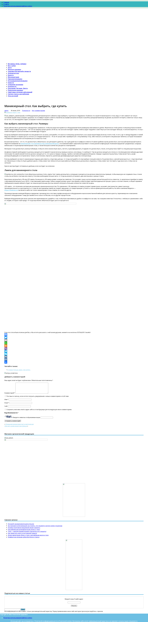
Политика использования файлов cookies (17, 6)
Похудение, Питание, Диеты (18, 88)
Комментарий (9, 393)
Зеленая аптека (13, 73)
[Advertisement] (74, 24)
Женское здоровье (14, 69)
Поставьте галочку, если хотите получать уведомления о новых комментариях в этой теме (38, 396)
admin (6, 111)
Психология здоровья (15, 90)
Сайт (6, 406)
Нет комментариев (38, 111)
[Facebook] (74, 334)
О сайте (6, 4)
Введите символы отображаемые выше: (26, 417)
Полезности (12, 86)
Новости (11, 83)
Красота (11, 75)
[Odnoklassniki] (74, 345)
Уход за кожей (13, 96)
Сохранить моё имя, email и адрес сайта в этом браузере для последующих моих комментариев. (39, 409)
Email (6, 403)
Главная (6, 2)
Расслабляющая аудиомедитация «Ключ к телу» (24, 529)
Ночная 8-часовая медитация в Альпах (21, 524)
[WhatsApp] (74, 343)
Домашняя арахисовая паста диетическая (19, 424)
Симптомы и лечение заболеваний (20, 92)
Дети (10, 68)
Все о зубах (12, 66)
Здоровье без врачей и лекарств (19, 71)
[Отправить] (74, 362)
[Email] (74, 340)
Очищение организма (15, 85)
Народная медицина (15, 79)
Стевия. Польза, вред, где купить (19, 370)
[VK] (74, 356)
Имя (6, 399)
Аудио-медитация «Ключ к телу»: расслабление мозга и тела (28, 535)
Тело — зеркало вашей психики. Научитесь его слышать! (27, 531)
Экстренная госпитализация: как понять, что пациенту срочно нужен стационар (35, 526)
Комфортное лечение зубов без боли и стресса (23, 537)
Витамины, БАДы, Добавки (17, 64)
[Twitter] (74, 337)
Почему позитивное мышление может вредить (24, 528)
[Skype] (74, 354)
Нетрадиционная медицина (17, 81)
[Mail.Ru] (74, 359)
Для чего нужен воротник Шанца (15, 426)
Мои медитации (13, 77)
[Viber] (74, 348)
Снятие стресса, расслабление (18, 94)
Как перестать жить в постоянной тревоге (22, 533)
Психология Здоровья (11, 38)
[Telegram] (74, 351)
